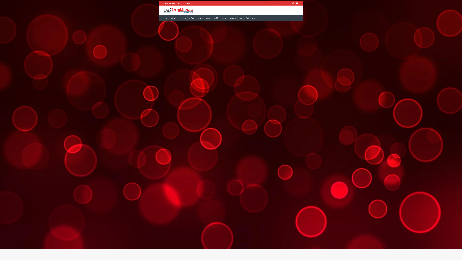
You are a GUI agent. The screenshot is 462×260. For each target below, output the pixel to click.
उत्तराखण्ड (183, 18)
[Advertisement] (231, 39)
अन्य (253, 18)
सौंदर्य (247, 18)
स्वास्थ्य (224, 18)
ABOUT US (180, 3)
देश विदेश (200, 18)
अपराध (208, 18)
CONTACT (188, 3)
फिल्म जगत (233, 18)
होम (166, 18)
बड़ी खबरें (173, 18)
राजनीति (216, 18)
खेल (240, 18)
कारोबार (191, 18)
